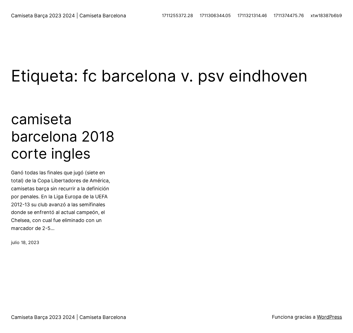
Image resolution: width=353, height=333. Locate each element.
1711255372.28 (177, 15)
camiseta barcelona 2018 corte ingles (62, 136)
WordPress (329, 317)
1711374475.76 (289, 15)
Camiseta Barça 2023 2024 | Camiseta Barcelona (68, 15)
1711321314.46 (252, 15)
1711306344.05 (215, 15)
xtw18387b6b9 (326, 15)
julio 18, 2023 (25, 242)
